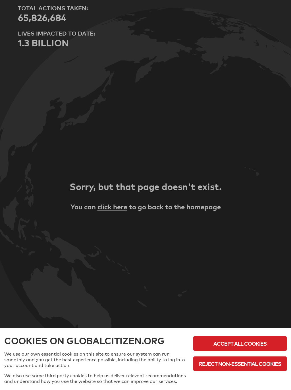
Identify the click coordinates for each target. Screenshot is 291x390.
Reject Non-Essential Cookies (240, 363)
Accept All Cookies (240, 343)
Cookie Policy (240, 379)
